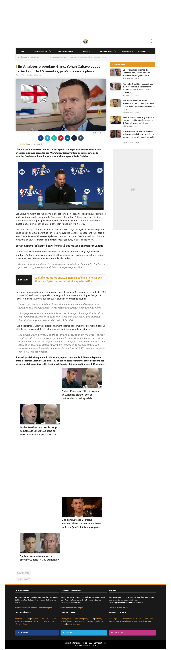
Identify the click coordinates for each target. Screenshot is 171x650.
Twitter (69, 632)
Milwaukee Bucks (37, 619)
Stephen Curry (92, 621)
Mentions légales (79, 643)
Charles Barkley (128, 619)
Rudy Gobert (89, 619)
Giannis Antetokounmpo (75, 621)
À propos (142, 51)
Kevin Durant (78, 619)
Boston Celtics (21, 624)
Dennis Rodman (142, 619)
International (106, 51)
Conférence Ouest (65, 51)
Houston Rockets (47, 621)
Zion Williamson (73, 624)
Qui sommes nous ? (22, 608)
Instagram (119, 632)
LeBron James (66, 619)
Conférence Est (41, 51)
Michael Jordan (115, 619)
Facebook (24, 632)
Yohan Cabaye (23, 579)
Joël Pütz (22, 144)
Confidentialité (100, 643)
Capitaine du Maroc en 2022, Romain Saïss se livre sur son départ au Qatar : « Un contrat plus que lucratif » (68, 279)
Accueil (68, 643)
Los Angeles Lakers (22, 619)
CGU (90, 643)
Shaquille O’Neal (144, 621)
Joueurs (86, 51)
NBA (22, 51)
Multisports (127, 51)
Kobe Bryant (132, 621)
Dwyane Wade (120, 621)
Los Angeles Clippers (31, 621)
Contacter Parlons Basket (118, 608)
